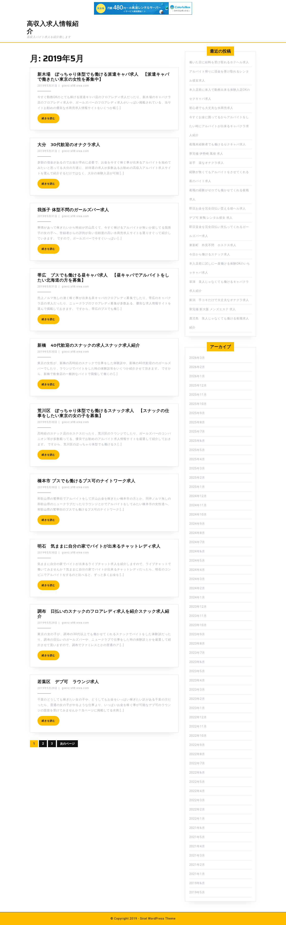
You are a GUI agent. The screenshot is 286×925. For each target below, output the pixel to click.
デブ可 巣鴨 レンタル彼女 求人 (211, 218)
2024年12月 (198, 496)
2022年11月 (198, 726)
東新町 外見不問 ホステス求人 (212, 245)
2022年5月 (197, 782)
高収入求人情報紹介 (53, 27)
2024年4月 (197, 570)
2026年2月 (197, 367)
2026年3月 (197, 358)
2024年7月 (197, 542)
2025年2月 (197, 477)
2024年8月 (197, 533)
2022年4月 (197, 791)
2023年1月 (197, 708)
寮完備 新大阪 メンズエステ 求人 (212, 309)
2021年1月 (197, 874)
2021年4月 (197, 846)
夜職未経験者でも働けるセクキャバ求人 (217, 144)
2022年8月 (197, 754)
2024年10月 (198, 514)
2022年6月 (197, 772)
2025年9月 (197, 413)
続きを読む (48, 118)
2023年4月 (197, 680)
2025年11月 (198, 395)
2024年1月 (197, 597)
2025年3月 (197, 468)
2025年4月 (197, 459)
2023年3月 (197, 689)
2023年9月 (197, 634)
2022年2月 (197, 809)
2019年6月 (197, 883)
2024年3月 (197, 579)
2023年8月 (197, 643)
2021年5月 (197, 837)
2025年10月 (198, 404)
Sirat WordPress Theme (158, 918)
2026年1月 (197, 376)
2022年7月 (197, 763)
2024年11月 (198, 505)
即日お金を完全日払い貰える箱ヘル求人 (217, 208)
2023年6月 (197, 662)
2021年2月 (197, 865)
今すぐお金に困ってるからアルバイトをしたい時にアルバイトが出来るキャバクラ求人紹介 (219, 126)
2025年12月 (198, 385)
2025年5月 (197, 450)
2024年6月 (197, 551)
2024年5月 (197, 560)
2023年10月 (198, 625)
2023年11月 (198, 616)
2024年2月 (197, 588)
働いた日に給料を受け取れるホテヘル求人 (219, 62)
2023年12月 (198, 607)
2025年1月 (197, 487)
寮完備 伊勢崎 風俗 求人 (206, 153)
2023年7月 (197, 653)
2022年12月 (198, 717)
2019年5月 (197, 892)
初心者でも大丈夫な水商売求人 (211, 108)
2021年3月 (197, 855)
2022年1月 (197, 818)
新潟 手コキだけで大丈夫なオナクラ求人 (219, 300)
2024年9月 (197, 524)
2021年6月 (197, 828)
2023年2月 (197, 699)
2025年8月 (197, 422)
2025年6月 (197, 441)
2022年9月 (197, 745)
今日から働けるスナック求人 (209, 254)
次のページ (67, 744)
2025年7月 (197, 431)
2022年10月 (198, 736)
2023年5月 (197, 671)
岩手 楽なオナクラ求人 (206, 163)
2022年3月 (197, 800)
